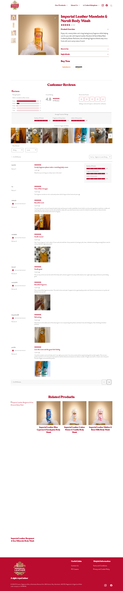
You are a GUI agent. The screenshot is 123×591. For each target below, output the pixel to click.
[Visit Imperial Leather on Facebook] (107, 5)
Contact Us (75, 566)
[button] (90, 5)
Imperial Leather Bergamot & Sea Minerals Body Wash (22, 539)
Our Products (60, 5)
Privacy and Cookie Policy (101, 569)
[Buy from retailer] (66, 67)
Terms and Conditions (100, 566)
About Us (74, 5)
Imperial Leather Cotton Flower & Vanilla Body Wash (74, 429)
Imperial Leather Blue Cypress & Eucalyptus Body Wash (48, 429)
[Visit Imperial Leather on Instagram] (103, 5)
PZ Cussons (75, 569)
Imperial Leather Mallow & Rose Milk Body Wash (100, 428)
